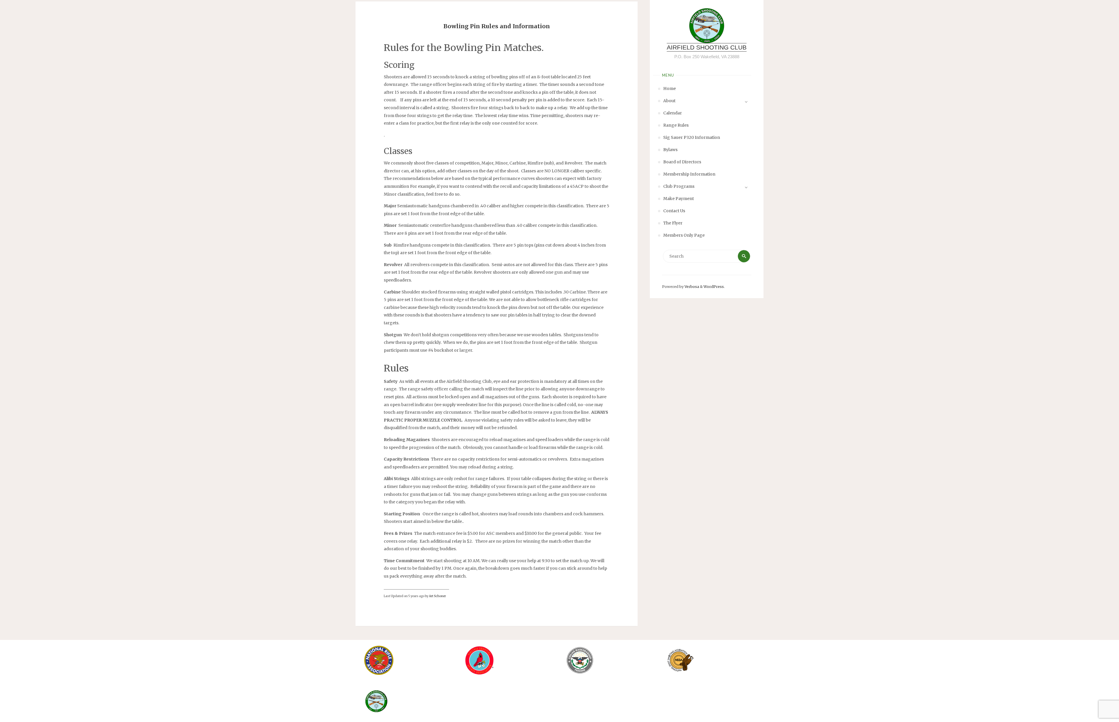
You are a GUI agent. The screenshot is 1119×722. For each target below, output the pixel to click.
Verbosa (691, 286)
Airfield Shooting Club (707, 47)
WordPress (713, 286)
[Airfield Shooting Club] (706, 25)
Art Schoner (437, 596)
